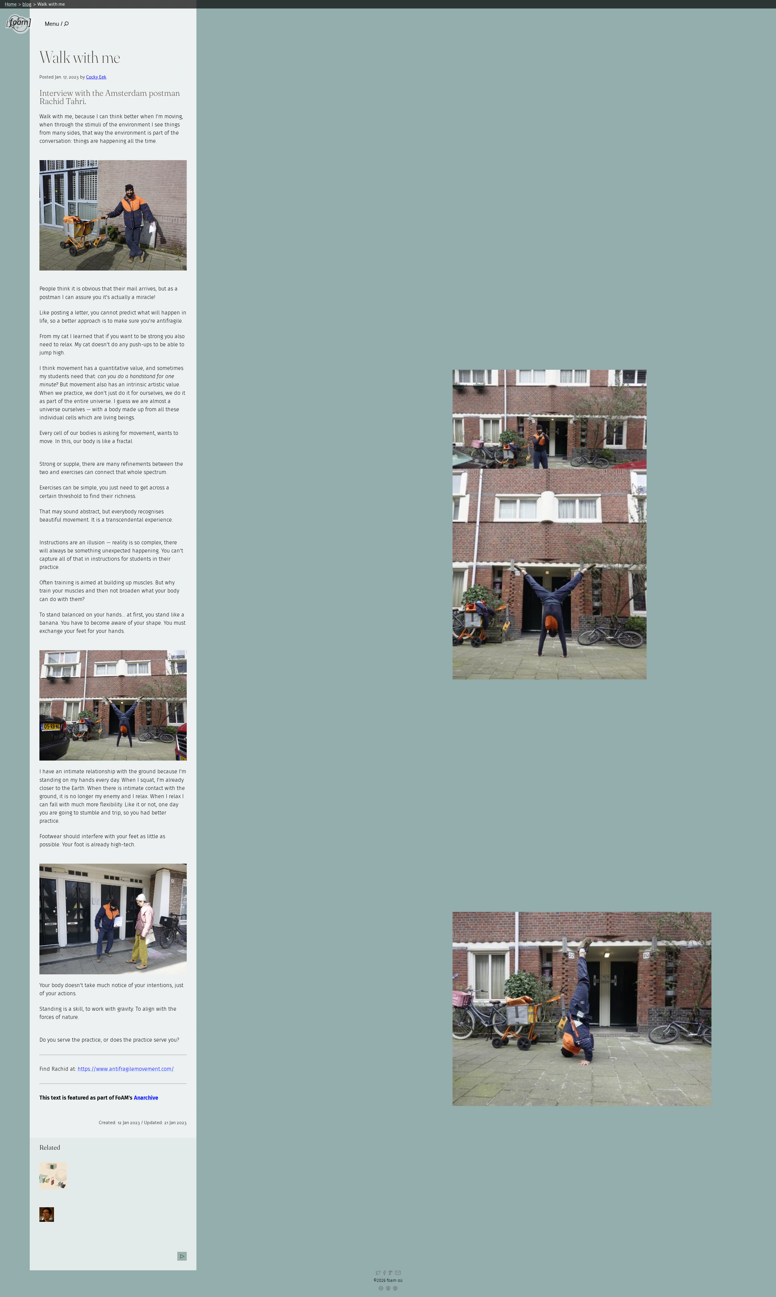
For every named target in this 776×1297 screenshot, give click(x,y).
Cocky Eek (96, 77)
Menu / (53, 23)
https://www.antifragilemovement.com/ (126, 1069)
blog (27, 4)
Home (11, 4)
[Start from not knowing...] (182, 1256)
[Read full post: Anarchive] (53, 1175)
